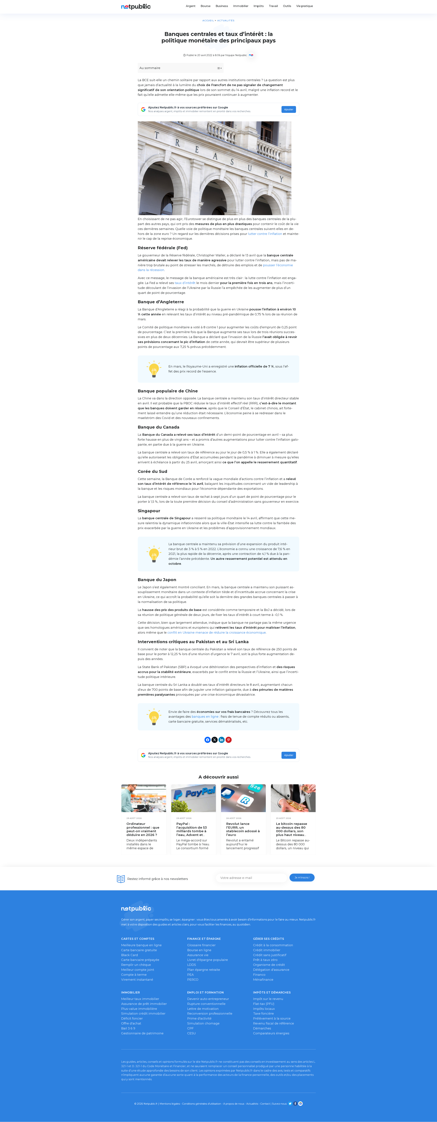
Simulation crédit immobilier (143, 1013)
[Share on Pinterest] (228, 740)
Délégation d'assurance (271, 970)
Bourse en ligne (199, 950)
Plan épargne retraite (203, 970)
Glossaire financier (201, 945)
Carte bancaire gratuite (139, 950)
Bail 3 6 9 (128, 1028)
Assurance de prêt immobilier (144, 1004)
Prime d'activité (199, 1018)
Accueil (208, 20)
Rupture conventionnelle (206, 1004)
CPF (190, 1028)
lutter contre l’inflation (265, 234)
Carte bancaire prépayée (140, 960)
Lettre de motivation (203, 1009)
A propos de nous (233, 1103)
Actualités (226, 20)
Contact (265, 1103)
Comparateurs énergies (271, 1033)
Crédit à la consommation (273, 945)
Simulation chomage (203, 1023)
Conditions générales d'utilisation (201, 1103)
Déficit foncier (132, 1018)
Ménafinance (263, 980)
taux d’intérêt (185, 283)
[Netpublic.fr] (136, 7)
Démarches (262, 1028)
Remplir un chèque (136, 965)
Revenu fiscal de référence (273, 1023)
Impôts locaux (264, 1009)
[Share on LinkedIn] (221, 740)
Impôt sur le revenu (268, 999)
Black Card (129, 955)
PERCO (192, 980)
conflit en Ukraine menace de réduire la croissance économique (216, 632)
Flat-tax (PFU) (263, 1004)
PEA (190, 975)
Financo (259, 975)
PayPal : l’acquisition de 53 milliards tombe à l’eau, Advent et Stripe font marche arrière (192, 833)
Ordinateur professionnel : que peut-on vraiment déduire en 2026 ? (142, 829)
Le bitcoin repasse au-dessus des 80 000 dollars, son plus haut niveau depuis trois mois (291, 831)
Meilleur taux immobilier (140, 999)
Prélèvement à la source (272, 1018)
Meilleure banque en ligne (141, 945)
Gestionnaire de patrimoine (142, 1033)
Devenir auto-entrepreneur (208, 999)
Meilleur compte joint (137, 970)
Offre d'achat (131, 1023)
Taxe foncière (263, 1013)
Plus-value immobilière (139, 1009)
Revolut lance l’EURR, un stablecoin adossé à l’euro (243, 829)
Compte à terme (134, 975)
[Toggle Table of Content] (216, 68)
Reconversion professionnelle (209, 1013)
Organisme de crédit (269, 965)
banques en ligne (205, 717)
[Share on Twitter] (215, 740)
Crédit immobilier (266, 950)
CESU (191, 1033)
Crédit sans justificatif (269, 955)
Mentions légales (170, 1103)
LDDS (191, 965)
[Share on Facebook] (208, 740)
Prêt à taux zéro (265, 960)
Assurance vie (197, 955)
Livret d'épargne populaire (207, 960)
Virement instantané (137, 980)
